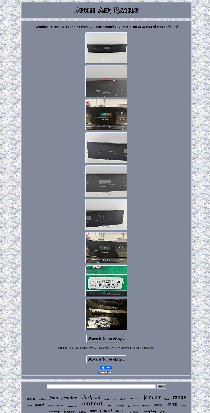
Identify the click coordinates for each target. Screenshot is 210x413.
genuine (69, 397)
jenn (53, 397)
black (167, 399)
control (91, 404)
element (135, 398)
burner (159, 405)
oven (173, 404)
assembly (72, 406)
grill (128, 406)
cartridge (120, 406)
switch (107, 399)
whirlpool (90, 397)
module (31, 398)
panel (39, 405)
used (114, 399)
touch (183, 406)
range (179, 397)
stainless (146, 405)
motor (60, 405)
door (109, 405)
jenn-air (152, 397)
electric (50, 405)
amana (136, 405)
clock (123, 398)
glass (42, 398)
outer (29, 405)
